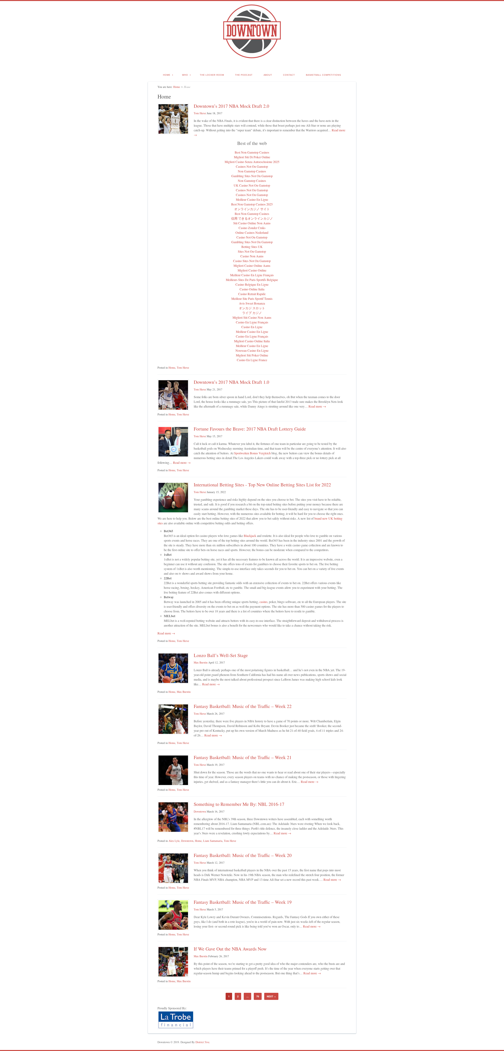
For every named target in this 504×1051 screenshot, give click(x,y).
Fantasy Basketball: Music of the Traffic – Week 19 (243, 902)
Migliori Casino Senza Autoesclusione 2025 (252, 162)
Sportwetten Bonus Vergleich (252, 453)
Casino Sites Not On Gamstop (252, 261)
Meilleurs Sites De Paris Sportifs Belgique (252, 280)
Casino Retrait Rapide (252, 294)
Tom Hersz (200, 113)
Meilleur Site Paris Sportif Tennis (251, 298)
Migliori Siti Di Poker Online (252, 157)
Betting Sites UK (252, 247)
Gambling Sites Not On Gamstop (252, 176)
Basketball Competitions (323, 75)
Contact (289, 75)
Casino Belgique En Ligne (252, 284)
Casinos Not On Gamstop (252, 166)
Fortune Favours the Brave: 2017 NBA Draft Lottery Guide (250, 429)
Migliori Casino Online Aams (251, 265)
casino (263, 602)
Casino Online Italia (252, 289)
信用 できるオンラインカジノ (252, 218)
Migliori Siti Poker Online (252, 355)
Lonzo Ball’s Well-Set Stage (221, 655)
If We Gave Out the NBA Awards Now (230, 949)
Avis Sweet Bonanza (252, 303)
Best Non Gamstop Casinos (252, 152)
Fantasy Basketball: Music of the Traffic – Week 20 (243, 855)
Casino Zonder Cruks (252, 228)
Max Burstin (201, 662)
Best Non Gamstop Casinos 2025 (252, 204)
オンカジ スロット (252, 308)
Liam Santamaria (212, 841)
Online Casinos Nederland (251, 232)
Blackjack (250, 536)
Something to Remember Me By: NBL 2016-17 (239, 804)
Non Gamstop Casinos (252, 171)
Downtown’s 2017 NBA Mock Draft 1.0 (231, 382)
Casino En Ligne (251, 327)
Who (185, 75)
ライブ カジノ (252, 313)
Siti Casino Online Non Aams (252, 223)
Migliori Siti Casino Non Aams (252, 317)
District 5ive (202, 1042)
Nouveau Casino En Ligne (252, 350)
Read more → (317, 406)
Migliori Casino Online (252, 270)
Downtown (200, 811)
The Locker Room (212, 75)
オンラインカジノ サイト (252, 209)
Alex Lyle (174, 841)
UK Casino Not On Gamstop (252, 185)
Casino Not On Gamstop (251, 237)
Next (271, 996)
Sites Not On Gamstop (252, 251)
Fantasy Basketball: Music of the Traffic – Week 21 (243, 757)
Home (166, 75)
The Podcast (244, 75)
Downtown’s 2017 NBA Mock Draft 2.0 (231, 106)
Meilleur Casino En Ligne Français (252, 275)
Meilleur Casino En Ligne (252, 199)
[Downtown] (252, 56)
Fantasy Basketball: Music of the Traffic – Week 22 (243, 706)
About (268, 75)
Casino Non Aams (251, 256)
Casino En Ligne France (252, 360)
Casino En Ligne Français (252, 322)
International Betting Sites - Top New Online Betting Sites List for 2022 (262, 484)
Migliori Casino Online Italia (252, 341)
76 (257, 996)
